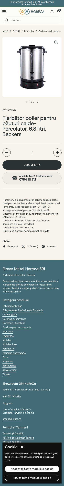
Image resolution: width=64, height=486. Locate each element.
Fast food (7, 331)
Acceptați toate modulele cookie (32, 469)
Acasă (5, 31)
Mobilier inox (9, 344)
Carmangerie (9, 314)
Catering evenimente (14, 319)
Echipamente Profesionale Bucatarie (22, 310)
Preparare (7, 361)
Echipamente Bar (12, 306)
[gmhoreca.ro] (32, 11)
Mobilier (6, 340)
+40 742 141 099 (11, 396)
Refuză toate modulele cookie (32, 478)
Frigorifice (8, 336)
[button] (58, 11)
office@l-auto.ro (11, 419)
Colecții (16, 31)
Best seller (29, 31)
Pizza (5, 357)
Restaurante (9, 365)
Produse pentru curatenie (16, 327)
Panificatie (8, 348)
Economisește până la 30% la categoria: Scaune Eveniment (32, 3)
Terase (6, 374)
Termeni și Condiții (12, 433)
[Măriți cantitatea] (57, 152)
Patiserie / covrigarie (14, 353)
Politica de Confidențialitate (18, 437)
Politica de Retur (11, 442)
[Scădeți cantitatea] (6, 152)
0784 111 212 (27, 180)
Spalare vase (9, 370)
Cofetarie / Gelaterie (13, 323)
